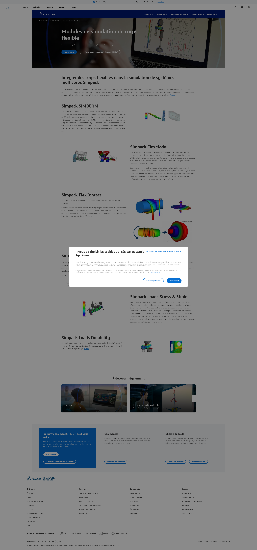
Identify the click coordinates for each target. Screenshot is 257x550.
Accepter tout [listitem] (174, 281)
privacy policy (155, 272)
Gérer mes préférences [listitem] (153, 281)
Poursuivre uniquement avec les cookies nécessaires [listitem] (164, 252)
